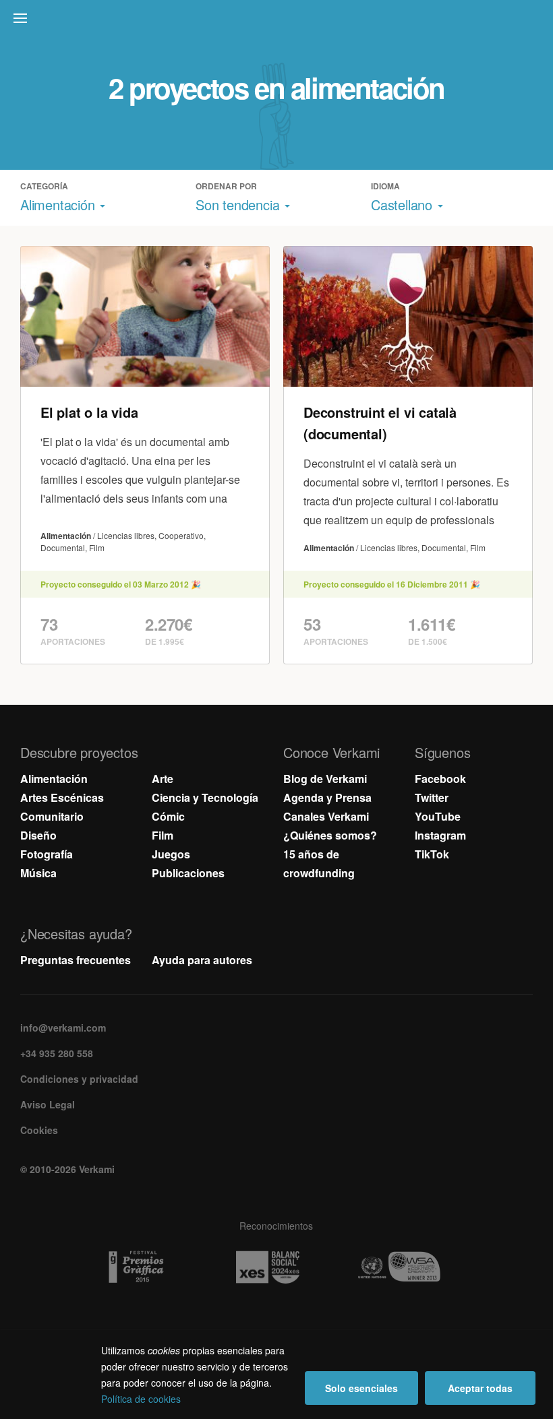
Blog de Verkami (325, 778)
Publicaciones (188, 873)
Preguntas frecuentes (75, 960)
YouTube (438, 816)
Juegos (171, 854)
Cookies (39, 1130)
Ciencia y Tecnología (205, 797)
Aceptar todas (480, 1388)
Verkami (278, 21)
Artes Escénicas (62, 797)
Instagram (440, 835)
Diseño (38, 835)
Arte (162, 778)
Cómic (168, 816)
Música (38, 873)
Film (162, 835)
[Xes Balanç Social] (277, 1267)
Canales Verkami (326, 816)
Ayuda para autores (202, 960)
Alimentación (54, 778)
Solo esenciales (361, 1388)
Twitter (431, 797)
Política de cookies (141, 1399)
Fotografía (46, 854)
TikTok (432, 854)
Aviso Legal (47, 1104)
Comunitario (52, 816)
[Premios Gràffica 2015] (145, 1267)
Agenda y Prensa (327, 797)
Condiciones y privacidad (79, 1078)
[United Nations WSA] (408, 1267)
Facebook (440, 778)
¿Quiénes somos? (330, 835)
